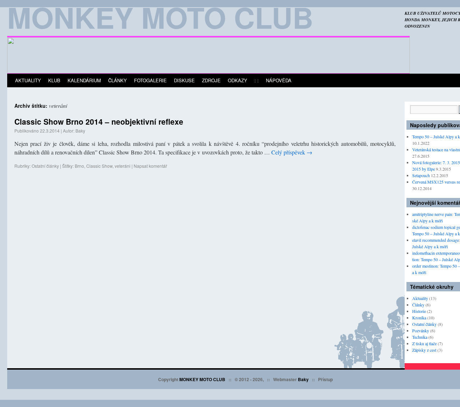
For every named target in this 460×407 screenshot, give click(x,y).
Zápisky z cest (424, 350)
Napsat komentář (150, 166)
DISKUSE (184, 80)
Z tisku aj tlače (424, 343)
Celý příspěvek (291, 152)
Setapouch (421, 175)
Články (418, 304)
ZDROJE (211, 80)
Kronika (419, 317)
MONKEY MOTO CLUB (202, 379)
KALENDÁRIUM (84, 80)
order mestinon (425, 266)
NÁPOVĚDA (278, 80)
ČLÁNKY (117, 80)
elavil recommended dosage (435, 240)
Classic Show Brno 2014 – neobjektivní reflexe (98, 121)
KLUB (54, 80)
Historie (419, 311)
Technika (419, 337)
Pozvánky (420, 330)
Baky (80, 131)
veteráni (122, 166)
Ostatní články (45, 166)
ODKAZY (237, 80)
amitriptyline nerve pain (432, 214)
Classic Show (99, 166)
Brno (79, 166)
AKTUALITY (28, 80)
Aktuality (420, 298)
